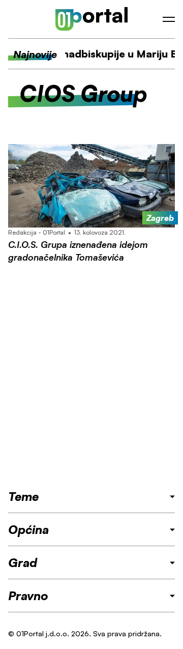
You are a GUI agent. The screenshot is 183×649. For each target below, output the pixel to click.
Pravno (28, 595)
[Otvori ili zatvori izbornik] (169, 19)
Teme (23, 496)
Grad (22, 562)
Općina (28, 529)
